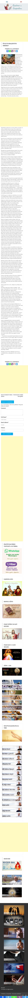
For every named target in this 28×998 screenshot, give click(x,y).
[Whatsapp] (10, 51)
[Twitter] (17, 51)
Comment (3, 408)
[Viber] (12, 51)
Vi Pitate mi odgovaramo (7, 989)
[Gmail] (14, 51)
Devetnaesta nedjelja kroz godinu (18, 395)
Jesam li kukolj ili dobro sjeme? (7, 395)
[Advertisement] (14, 28)
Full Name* (4, 417)
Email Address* (4, 422)
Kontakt (3, 987)
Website (3, 427)
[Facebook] (7, 51)
